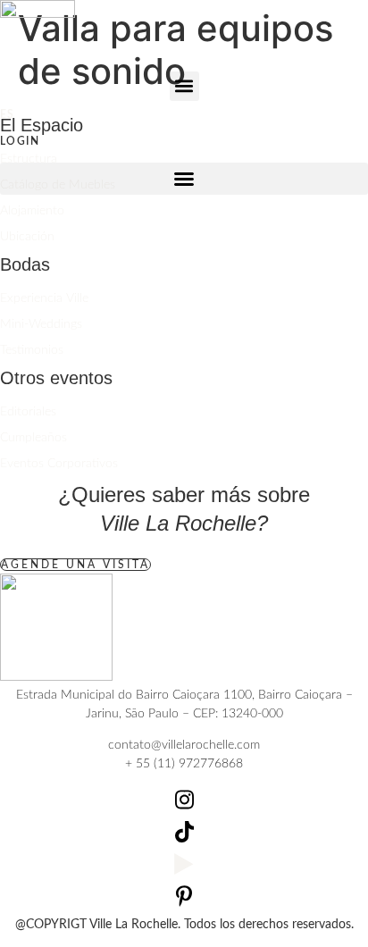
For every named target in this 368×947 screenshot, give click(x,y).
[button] (184, 86)
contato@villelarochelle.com (184, 745)
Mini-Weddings (41, 324)
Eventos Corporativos (59, 463)
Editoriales (28, 412)
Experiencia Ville (44, 298)
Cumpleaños (33, 438)
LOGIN (19, 141)
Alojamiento (32, 211)
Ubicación (27, 236)
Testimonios (31, 350)
